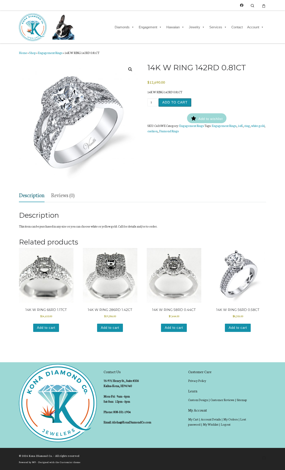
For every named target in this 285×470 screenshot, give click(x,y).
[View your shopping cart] (263, 5)
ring (247, 126)
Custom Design (198, 400)
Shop (32, 53)
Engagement (148, 27)
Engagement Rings (50, 53)
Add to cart (174, 102)
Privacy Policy (197, 381)
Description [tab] (32, 195)
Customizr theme (70, 462)
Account (253, 27)
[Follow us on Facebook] (241, 5)
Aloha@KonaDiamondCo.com (131, 422)
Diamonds (122, 27)
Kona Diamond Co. (41, 456)
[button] (130, 69)
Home (23, 53)
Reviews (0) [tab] (63, 195)
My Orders (230, 419)
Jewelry (194, 27)
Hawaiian (173, 27)
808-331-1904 (122, 412)
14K (240, 126)
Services (215, 27)
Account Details (211, 419)
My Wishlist (210, 424)
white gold (258, 126)
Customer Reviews (222, 400)
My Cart (193, 419)
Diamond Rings (169, 131)
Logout (225, 424)
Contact (237, 27)
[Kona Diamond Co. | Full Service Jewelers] (47, 26)
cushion (152, 131)
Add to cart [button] (46, 327)
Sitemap (242, 400)
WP (34, 462)
